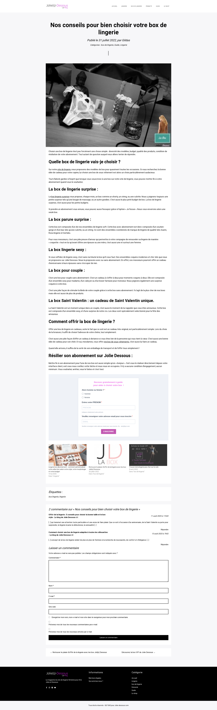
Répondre (164, 530)
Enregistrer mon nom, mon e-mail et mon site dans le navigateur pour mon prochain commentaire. (90, 617)
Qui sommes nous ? (96, 681)
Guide (116, 45)
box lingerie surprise (60, 196)
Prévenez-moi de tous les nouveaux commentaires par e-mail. (73, 625)
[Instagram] (49, 688)
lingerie (62, 497)
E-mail (52, 596)
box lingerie (53, 497)
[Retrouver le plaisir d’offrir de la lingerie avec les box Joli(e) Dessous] (108, 455)
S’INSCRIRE (108, 431)
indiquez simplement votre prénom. (92, 412)
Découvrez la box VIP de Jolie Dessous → (138, 652)
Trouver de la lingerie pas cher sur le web (143, 467)
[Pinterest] (52, 688)
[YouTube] (55, 688)
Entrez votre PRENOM (91, 402)
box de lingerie (107, 45)
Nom (51, 586)
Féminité (135, 687)
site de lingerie (64, 169)
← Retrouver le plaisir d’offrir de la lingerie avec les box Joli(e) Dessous (78, 652)
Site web (52, 607)
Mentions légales (95, 678)
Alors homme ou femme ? (93, 390)
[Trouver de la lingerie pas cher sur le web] (148, 455)
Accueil (134, 678)
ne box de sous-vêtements (117, 342)
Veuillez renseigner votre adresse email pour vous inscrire (107, 416)
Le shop (134, 693)
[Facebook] (46, 688)
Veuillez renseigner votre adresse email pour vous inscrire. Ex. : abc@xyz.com (106, 426)
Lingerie (123, 45)
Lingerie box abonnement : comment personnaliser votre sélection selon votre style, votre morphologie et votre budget (67, 469)
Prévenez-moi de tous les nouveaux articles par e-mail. (70, 632)
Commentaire (54, 558)
